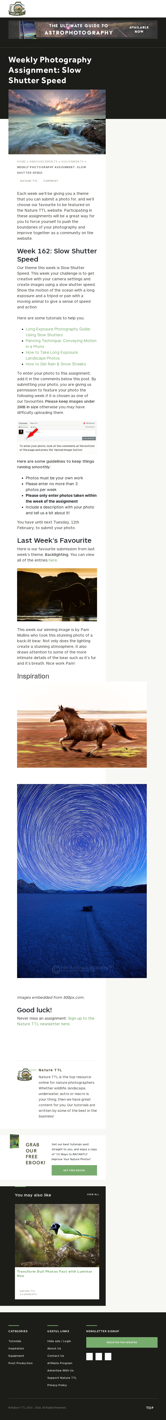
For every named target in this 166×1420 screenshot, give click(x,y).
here (53, 560)
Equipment (16, 1355)
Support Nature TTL (62, 1377)
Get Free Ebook (74, 1170)
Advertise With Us (60, 1370)
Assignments (72, 161)
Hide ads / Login (59, 1341)
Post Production (20, 1363)
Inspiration (16, 1348)
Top (150, 1408)
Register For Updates (122, 1342)
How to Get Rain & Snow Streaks (56, 364)
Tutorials (14, 1341)
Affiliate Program (59, 1363)
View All (93, 1194)
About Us (54, 1348)
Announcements (43, 161)
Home (21, 161)
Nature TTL (29, 180)
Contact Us (55, 1355)
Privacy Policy (57, 1385)
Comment (50, 180)
